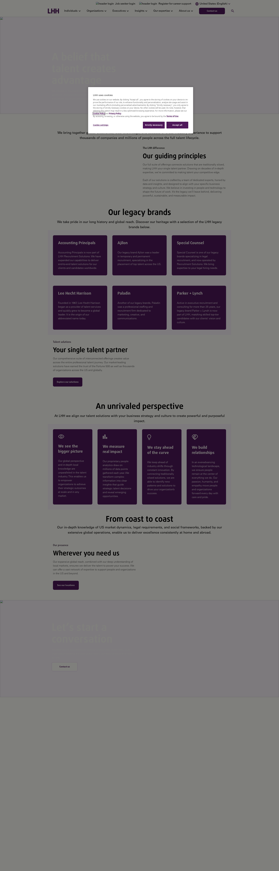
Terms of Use (172, 116)
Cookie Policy (99, 113)
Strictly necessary (154, 125)
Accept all (177, 125)
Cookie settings (100, 125)
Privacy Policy (115, 113)
